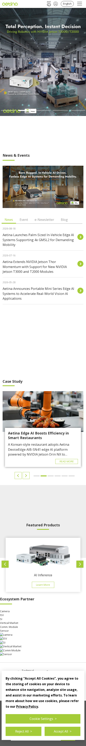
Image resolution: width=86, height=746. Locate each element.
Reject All (23, 731)
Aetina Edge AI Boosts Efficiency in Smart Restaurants (38, 435)
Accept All (62, 731)
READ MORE (67, 461)
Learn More (43, 585)
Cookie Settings (43, 719)
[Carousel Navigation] (23, 475)
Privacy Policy (27, 706)
